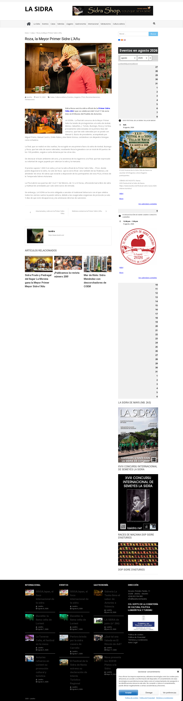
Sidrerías (60, 24)
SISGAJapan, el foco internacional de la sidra (45, 597)
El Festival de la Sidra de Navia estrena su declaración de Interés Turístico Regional (79, 672)
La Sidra (36, 24)
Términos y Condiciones (164, 698)
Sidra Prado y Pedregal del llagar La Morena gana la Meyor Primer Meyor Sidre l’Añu (38, 281)
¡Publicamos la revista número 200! (66, 274)
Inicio (27, 33)
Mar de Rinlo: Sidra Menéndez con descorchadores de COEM (95, 281)
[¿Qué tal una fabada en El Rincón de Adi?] (98, 638)
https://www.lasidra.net (56, 235)
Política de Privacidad (147, 698)
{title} (121, 193)
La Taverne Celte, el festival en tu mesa (45, 640)
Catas (53, 24)
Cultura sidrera (119, 24)
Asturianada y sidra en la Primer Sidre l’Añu (50, 212)
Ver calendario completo (147, 204)
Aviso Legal (132, 642)
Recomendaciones (93, 97)
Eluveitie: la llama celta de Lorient (44, 619)
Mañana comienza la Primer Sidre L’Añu (87, 211)
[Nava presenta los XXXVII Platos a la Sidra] (98, 658)
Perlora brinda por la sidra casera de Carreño (78, 642)
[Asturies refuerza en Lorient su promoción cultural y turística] (29, 658)
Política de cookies (131, 698)
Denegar (149, 693)
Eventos (45, 24)
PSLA (83, 97)
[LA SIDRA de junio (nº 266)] (98, 621)
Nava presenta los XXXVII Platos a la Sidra (112, 663)
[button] (178, 671)
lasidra (29, 97)
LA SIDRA (39, 9)
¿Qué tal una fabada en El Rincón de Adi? (113, 640)
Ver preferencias (169, 693)
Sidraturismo (106, 24)
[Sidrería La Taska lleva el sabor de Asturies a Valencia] (98, 593)
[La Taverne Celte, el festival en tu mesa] (29, 638)
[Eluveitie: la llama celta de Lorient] (29, 617)
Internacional (93, 24)
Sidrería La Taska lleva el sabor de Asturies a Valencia (112, 599)
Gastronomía (80, 24)
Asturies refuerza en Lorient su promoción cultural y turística (42, 666)
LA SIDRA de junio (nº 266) (112, 621)
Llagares (69, 24)
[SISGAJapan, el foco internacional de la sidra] (29, 593)
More (121, 198)
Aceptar (128, 693)
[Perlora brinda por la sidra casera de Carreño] (63, 638)
